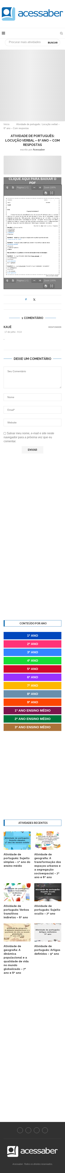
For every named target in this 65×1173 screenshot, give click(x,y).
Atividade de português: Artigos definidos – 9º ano (47, 950)
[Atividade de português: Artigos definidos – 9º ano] (47, 932)
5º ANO (32, 669)
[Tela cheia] (51, 193)
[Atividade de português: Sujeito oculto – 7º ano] (47, 892)
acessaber (39, 149)
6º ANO (32, 677)
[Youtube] (37, 1130)
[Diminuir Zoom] (34, 188)
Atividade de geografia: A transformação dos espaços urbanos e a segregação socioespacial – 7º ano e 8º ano (47, 866)
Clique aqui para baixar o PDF (32, 181)
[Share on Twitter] (34, 299)
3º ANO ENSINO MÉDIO (33, 727)
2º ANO (32, 644)
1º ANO (32, 635)
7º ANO (32, 685)
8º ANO (32, 694)
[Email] (45, 1130)
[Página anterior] (7, 188)
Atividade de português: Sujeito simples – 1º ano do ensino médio (17, 860)
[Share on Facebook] (31, 299)
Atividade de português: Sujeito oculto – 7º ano (47, 909)
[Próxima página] (13, 188)
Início (6, 124)
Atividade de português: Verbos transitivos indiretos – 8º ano (16, 911)
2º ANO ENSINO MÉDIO (33, 719)
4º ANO (32, 660)
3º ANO (32, 652)
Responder (54, 327)
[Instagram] (28, 1130)
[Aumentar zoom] (40, 188)
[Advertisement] (32, 82)
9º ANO (32, 702)
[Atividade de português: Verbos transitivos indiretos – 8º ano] (17, 892)
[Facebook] (20, 1130)
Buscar (53, 42)
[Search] (61, 33)
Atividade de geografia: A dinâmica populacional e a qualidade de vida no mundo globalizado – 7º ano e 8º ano (16, 959)
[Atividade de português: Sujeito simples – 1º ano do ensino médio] (17, 840)
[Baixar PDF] (46, 193)
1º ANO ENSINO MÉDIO (33, 710)
